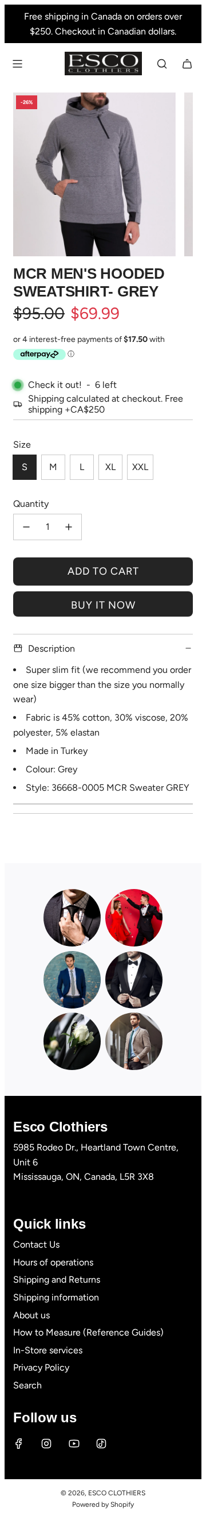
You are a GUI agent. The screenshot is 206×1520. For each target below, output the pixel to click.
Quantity (31, 503)
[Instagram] (46, 1443)
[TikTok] (101, 1443)
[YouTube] (73, 1443)
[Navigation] (17, 63)
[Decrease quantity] (26, 527)
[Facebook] (18, 1443)
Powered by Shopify (103, 1504)
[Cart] (187, 63)
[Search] (162, 63)
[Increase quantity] (68, 527)
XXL (140, 466)
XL (110, 466)
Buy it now (103, 605)
